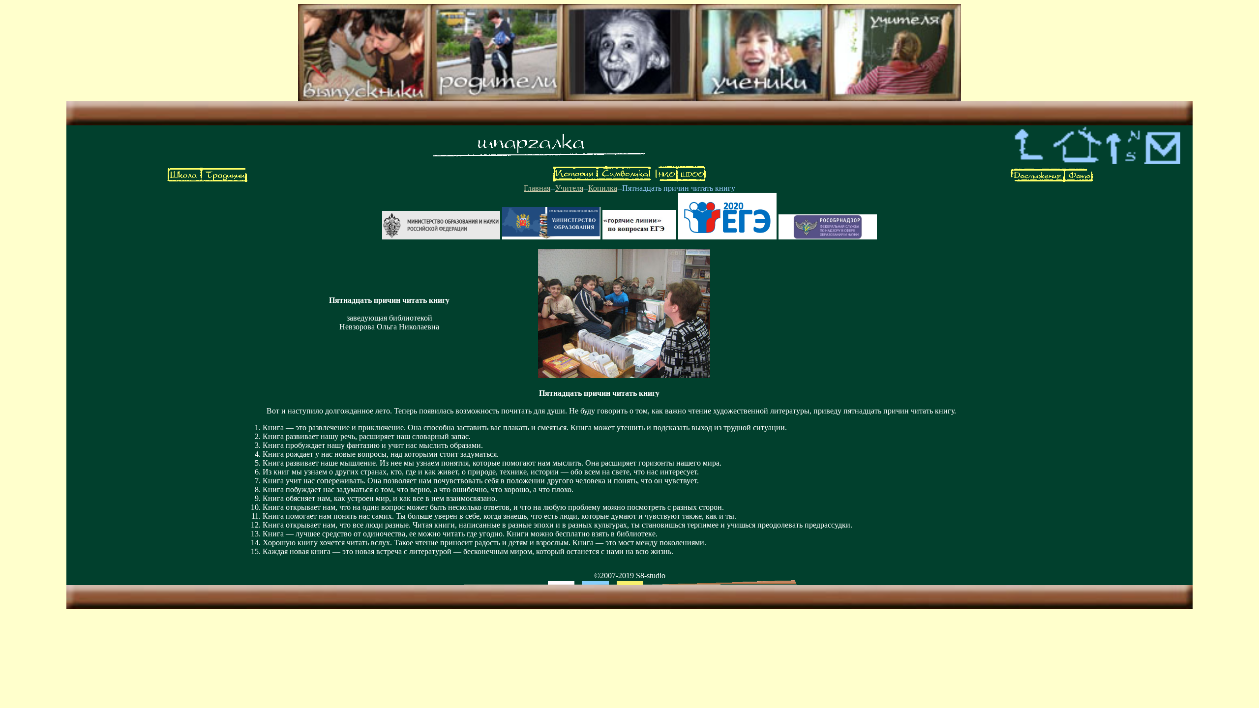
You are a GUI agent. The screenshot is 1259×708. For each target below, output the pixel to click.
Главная (537, 188)
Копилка (602, 188)
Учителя (569, 188)
